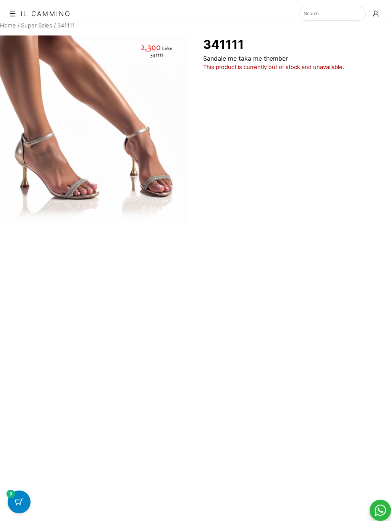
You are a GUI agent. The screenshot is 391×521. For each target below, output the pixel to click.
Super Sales (36, 25)
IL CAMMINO (46, 14)
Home (8, 25)
